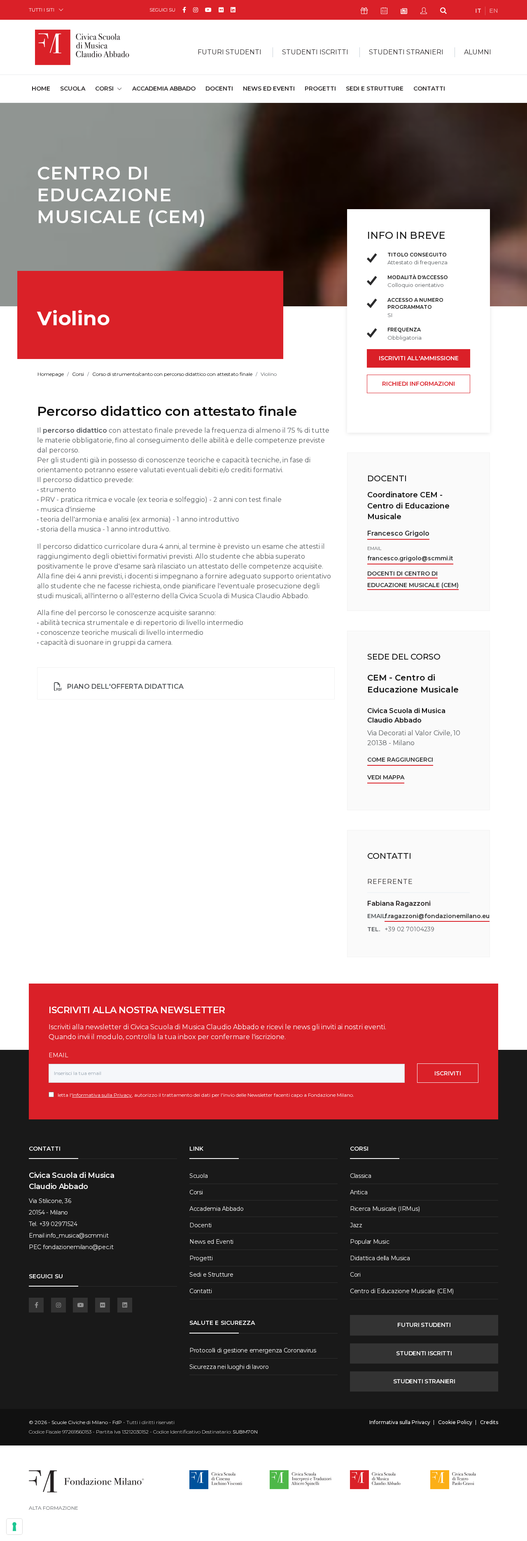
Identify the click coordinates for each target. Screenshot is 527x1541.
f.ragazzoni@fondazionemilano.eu (437, 916)
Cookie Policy (455, 1422)
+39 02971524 (58, 1224)
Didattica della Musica (380, 1258)
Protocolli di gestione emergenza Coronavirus (252, 1350)
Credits (489, 1422)
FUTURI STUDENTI (424, 1325)
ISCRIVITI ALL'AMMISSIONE (419, 358)
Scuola (72, 88)
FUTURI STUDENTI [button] (229, 52)
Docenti (219, 88)
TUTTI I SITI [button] (41, 10)
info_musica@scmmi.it (77, 1235)
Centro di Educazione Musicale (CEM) (402, 1291)
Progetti (320, 88)
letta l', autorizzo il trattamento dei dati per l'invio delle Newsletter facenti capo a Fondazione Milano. (204, 1095)
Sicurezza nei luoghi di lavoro (229, 1367)
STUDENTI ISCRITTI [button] (315, 52)
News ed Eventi (269, 88)
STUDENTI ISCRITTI (424, 1353)
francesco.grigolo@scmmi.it (410, 558)
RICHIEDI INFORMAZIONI (418, 383)
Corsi (78, 374)
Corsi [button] (104, 88)
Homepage (50, 374)
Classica (360, 1176)
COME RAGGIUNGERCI (400, 759)
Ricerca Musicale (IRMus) (385, 1208)
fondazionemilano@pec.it (78, 1247)
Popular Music (369, 1241)
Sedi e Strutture (374, 88)
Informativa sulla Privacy (102, 1095)
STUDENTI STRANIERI (424, 1381)
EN (493, 10)
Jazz (356, 1225)
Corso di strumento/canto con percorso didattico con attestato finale (172, 374)
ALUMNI (477, 52)
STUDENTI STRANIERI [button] (406, 52)
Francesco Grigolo (398, 533)
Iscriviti (447, 1073)
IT (478, 10)
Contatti (429, 88)
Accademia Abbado (164, 88)
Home (41, 88)
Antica (358, 1192)
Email (58, 1055)
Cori (355, 1274)
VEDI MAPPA (385, 777)
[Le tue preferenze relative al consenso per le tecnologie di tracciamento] (14, 1526)
